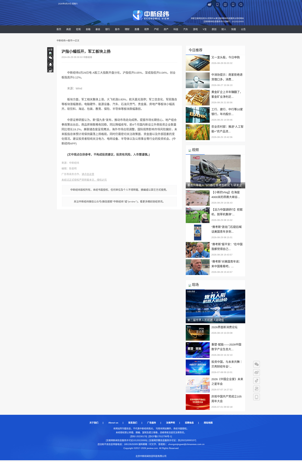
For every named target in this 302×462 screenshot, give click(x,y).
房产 (166, 29)
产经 (156, 29)
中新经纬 (61, 40)
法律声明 (170, 422)
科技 (175, 29)
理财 (127, 29)
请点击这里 (88, 174)
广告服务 (151, 422)
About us (113, 422)
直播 (136, 29)
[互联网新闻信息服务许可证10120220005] (126, 440)
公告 (243, 29)
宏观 (78, 29)
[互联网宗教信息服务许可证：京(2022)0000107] (172, 440)
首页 (58, 29)
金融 (88, 29)
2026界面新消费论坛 (224, 327)
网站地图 (208, 422)
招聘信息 (189, 422)
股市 (117, 29)
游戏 (195, 29)
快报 (233, 29)
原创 (214, 29)
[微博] (256, 372)
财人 (223, 29)
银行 (107, 29)
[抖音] (256, 380)
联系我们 (132, 422)
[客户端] (256, 397)
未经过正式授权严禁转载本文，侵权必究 (84, 180)
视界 (146, 29)
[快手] (256, 388)
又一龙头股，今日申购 (225, 57)
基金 (97, 29)
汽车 (185, 29)
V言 (205, 29)
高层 (68, 29)
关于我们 (93, 422)
